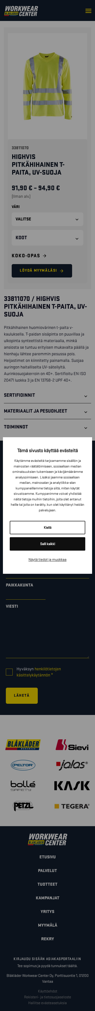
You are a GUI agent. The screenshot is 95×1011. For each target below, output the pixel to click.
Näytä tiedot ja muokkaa (47, 559)
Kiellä (47, 527)
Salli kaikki (47, 544)
